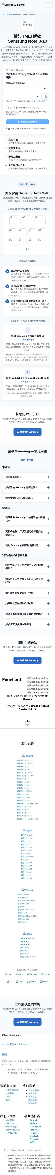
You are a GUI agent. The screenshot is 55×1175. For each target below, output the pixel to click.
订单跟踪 (10, 1093)
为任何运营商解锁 (28, 122)
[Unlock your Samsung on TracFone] (32, 242)
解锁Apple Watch (27, 857)
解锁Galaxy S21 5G (24, 816)
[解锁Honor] (44, 982)
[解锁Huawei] (32, 974)
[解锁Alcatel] (45, 974)
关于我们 (32, 1093)
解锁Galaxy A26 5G (24, 773)
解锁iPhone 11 (26, 863)
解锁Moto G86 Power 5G (27, 901)
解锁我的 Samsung (29, 432)
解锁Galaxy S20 (23, 810)
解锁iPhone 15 (26, 844)
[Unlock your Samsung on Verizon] (40, 220)
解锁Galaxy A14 (23, 800)
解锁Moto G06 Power (26, 910)
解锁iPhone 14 (26, 847)
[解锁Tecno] (31, 982)
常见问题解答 (12, 1090)
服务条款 (32, 1096)
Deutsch (34, 1136)
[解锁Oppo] (19, 982)
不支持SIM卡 (12, 1133)
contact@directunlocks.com (18, 1044)
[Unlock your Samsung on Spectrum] (32, 232)
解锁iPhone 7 (26, 875)
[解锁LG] (9, 982)
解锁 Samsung (14, 15)
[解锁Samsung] (27, 756)
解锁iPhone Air (26, 835)
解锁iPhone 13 (26, 850)
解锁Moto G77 (23, 904)
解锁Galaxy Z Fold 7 (25, 763)
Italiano (34, 1133)
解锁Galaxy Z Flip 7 (24, 760)
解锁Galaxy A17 (23, 766)
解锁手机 (10, 1120)
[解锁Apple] (27, 831)
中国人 (33, 1142)
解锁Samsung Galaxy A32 (27, 819)
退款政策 (32, 1100)
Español (34, 1123)
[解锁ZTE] (8, 974)
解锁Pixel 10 (25, 944)
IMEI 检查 (10, 1123)
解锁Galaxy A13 (23, 813)
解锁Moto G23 (23, 894)
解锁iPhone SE (26, 878)
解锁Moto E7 (22, 907)
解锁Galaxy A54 (23, 797)
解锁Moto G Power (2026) (27, 916)
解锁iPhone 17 (26, 838)
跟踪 (4, 1054)
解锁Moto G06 (23, 919)
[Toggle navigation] (49, 5)
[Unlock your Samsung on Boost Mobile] (13, 242)
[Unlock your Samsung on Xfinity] (23, 242)
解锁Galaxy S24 (23, 788)
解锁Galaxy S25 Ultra (25, 776)
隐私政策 (32, 1103)
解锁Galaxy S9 (22, 794)
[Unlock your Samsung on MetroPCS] (23, 232)
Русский (34, 1139)
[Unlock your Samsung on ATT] (15, 220)
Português (35, 1127)
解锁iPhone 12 (26, 854)
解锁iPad (24, 860)
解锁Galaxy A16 (23, 779)
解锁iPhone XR (26, 869)
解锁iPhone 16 (26, 841)
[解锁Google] (27, 934)
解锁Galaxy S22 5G (24, 807)
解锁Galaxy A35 (23, 782)
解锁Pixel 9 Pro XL (27, 938)
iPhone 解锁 (11, 1127)
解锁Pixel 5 (24, 941)
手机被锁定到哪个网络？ (16, 83)
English (34, 1120)
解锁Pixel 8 (24, 948)
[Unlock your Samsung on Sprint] (42, 242)
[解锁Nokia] (19, 974)
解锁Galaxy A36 (23, 769)
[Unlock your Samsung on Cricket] (13, 232)
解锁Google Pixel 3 (27, 957)
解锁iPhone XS (26, 866)
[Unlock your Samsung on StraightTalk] (42, 232)
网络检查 (42, 101)
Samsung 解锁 (13, 1130)
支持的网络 (33, 1090)
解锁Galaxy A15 (23, 785)
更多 (28, 249)
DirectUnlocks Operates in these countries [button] (23, 1150)
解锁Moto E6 (22, 922)
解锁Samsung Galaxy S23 (27, 803)
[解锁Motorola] (27, 890)
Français (34, 1130)
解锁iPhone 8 (26, 872)
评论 (8, 1096)
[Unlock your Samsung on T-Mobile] (27, 220)
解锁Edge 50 (22, 897)
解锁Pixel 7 (24, 951)
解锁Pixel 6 (24, 954)
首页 (4, 15)
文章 (8, 1100)
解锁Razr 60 (22, 913)
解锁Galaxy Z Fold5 (24, 791)
